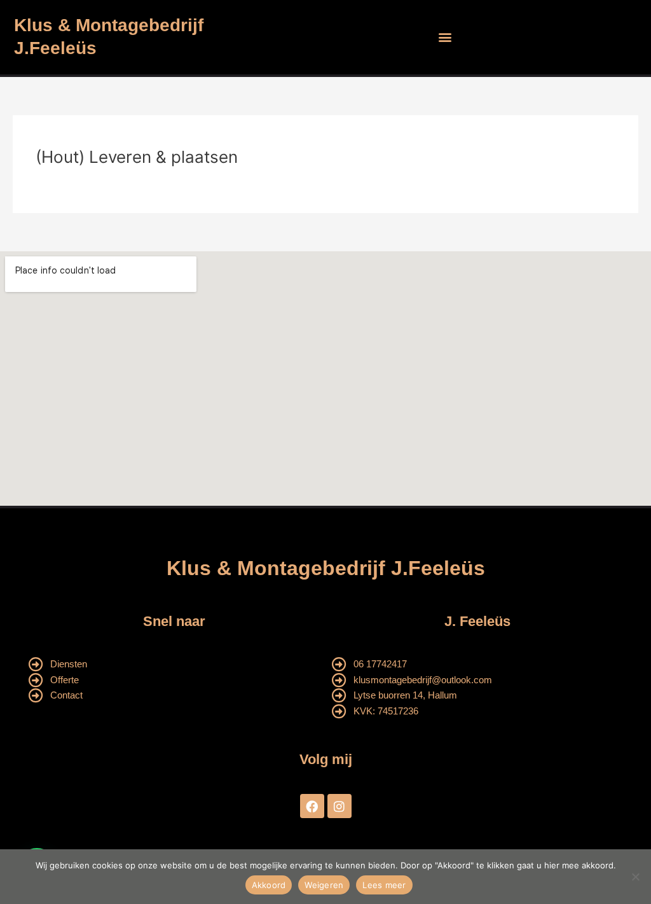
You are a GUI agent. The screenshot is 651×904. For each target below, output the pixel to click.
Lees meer (384, 885)
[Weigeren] (635, 876)
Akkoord (269, 885)
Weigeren (324, 885)
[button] (444, 37)
